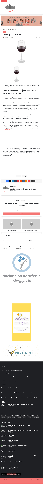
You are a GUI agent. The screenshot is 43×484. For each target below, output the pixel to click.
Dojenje (9, 29)
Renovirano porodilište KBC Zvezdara (15, 461)
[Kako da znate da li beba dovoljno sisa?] (34, 242)
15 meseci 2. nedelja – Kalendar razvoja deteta (17, 445)
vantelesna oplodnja (35, 417)
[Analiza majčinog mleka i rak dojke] (8, 242)
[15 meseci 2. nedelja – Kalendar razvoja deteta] (4, 447)
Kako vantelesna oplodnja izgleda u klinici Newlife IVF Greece (20, 404)
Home (4, 29)
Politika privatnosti (34, 479)
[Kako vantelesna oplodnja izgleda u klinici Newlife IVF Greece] (4, 407)
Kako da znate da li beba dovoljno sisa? (34, 247)
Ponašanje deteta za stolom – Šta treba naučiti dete (19, 425)
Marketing (40, 479)
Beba (7, 29)
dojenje (24, 176)
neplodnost (3, 417)
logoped (37, 415)
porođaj (13, 417)
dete (8, 415)
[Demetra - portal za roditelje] (10, 8)
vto (6, 419)
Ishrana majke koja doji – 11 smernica (21, 247)
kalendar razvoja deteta (30, 415)
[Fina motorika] (4, 437)
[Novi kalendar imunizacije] (4, 442)
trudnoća (29, 417)
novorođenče (8, 417)
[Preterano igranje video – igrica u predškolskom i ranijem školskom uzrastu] (4, 394)
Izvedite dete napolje (12, 450)
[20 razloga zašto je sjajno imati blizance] (4, 389)
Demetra (19, 479)
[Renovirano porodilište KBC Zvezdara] (4, 463)
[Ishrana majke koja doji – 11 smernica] (21, 242)
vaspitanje (3, 419)
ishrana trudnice (22, 415)
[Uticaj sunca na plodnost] (4, 469)
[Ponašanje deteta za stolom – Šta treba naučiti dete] (4, 427)
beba (2, 415)
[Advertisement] (21, 139)
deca (5, 415)
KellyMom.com (20, 102)
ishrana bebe (17, 415)
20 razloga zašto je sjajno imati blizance (16, 387)
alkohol (18, 176)
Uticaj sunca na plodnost (13, 467)
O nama (29, 479)
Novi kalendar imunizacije (13, 440)
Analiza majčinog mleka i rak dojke (8, 247)
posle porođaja (18, 417)
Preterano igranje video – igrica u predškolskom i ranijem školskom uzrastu (23, 392)
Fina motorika (11, 435)
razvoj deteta (24, 417)
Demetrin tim (25, 479)
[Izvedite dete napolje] (4, 452)
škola (10, 419)
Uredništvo (6, 37)
